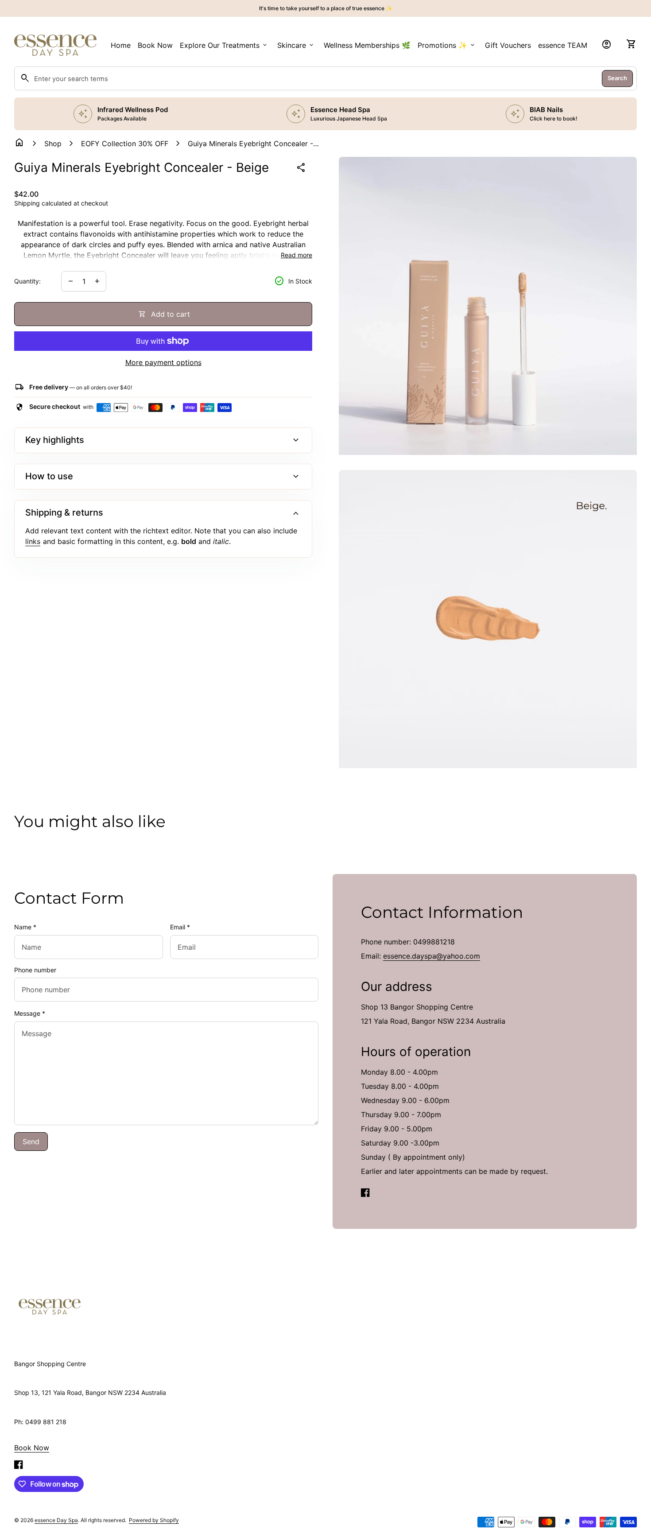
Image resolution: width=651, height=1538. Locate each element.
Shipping (27, 203)
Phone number (35, 970)
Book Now (155, 45)
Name (25, 927)
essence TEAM (562, 45)
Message (29, 1013)
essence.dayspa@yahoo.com (431, 956)
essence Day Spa (56, 1520)
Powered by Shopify (154, 1520)
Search (617, 78)
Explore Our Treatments (224, 45)
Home (121, 45)
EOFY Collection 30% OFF (124, 143)
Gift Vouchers (508, 45)
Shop (53, 143)
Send (31, 1141)
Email (180, 927)
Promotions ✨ (447, 45)
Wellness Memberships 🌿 (367, 45)
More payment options (163, 362)
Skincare (296, 45)
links (32, 541)
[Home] (49, 1305)
